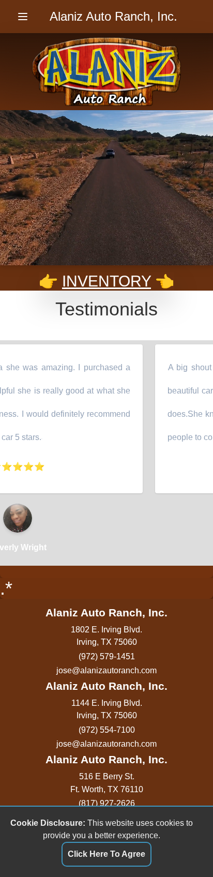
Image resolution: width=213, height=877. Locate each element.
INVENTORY (106, 281)
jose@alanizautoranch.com (106, 670)
